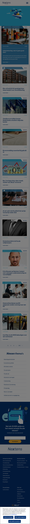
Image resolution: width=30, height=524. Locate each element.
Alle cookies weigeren (20, 517)
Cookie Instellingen (8, 517)
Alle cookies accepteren (14, 521)
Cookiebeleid (14, 514)
